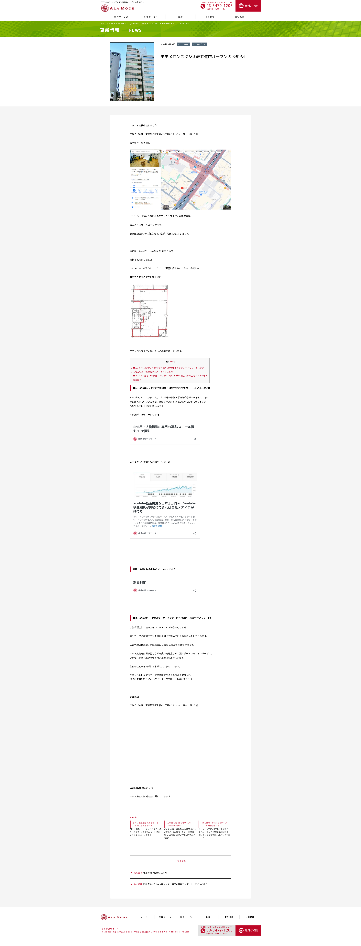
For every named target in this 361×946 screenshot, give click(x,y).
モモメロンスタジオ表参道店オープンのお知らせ (166, 23)
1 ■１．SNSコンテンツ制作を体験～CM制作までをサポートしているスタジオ (168, 367)
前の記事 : (150, 872)
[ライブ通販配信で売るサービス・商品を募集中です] (147, 826)
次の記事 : (171, 884)
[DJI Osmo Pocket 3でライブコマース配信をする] (216, 827)
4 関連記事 (136, 379)
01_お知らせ (133, 23)
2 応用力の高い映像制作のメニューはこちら (152, 371)
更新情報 (120, 23)
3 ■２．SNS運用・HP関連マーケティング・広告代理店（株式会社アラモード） (169, 375)
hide (172, 361)
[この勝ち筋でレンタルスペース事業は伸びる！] (181, 827)
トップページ (106, 23)
